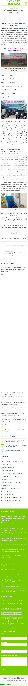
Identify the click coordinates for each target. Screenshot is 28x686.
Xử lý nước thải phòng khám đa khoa (11, 79)
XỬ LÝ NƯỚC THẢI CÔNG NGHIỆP (10, 497)
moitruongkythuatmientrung (14, 17)
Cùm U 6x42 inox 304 (18, 611)
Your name (4, 635)
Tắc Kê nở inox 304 (13, 621)
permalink (14, 240)
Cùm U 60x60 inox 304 (6, 613)
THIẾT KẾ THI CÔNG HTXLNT (9, 482)
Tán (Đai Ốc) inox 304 (19, 616)
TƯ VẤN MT (4, 485)
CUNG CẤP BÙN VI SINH (7, 470)
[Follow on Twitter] (8, 565)
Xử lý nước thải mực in (7, 75)
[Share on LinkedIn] (21, 233)
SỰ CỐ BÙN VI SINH (6, 479)
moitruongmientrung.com (7, 616)
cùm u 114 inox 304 (17, 613)
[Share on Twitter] (12, 233)
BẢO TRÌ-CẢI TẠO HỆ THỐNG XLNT (11, 461)
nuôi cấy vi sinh (13, 188)
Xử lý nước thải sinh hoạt (8, 93)
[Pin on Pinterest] (18, 233)
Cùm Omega (16, 605)
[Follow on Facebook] (2, 565)
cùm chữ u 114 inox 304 (7, 605)
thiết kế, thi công (22, 28)
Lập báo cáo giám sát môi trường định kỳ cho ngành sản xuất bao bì (7, 253)
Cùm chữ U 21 (22, 600)
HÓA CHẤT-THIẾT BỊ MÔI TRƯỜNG (10, 473)
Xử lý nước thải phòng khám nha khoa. (11, 86)
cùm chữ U (15, 600)
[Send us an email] (11, 565)
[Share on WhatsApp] (7, 233)
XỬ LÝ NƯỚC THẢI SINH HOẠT (9, 500)
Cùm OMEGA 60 (5, 608)
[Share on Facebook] (9, 233)
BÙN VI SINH (4, 464)
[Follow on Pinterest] (14, 565)
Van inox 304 (21, 621)
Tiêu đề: (3, 649)
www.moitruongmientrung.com (10, 415)
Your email (4, 642)
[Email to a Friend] (15, 233)
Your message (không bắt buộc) (9, 655)
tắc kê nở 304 (4, 621)
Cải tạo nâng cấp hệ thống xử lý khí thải (14, 451)
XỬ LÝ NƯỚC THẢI (6, 494)
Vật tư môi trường (5, 623)
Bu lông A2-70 (5, 600)
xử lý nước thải (5, 626)
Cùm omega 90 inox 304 (7, 611)
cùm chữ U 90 (19, 603)
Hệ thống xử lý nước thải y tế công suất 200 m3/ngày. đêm (16, 445)
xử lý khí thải (13, 623)
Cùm (10, 600)
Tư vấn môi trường (6, 618)
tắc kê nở (20, 618)
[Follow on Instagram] (5, 565)
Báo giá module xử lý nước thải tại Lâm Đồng (15, 430)
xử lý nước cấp (21, 623)
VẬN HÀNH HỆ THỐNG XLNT (9, 488)
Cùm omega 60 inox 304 (15, 608)
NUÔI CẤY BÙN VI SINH (7, 476)
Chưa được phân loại (6, 467)
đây (12, 151)
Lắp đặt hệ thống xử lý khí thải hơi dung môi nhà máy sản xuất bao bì (14, 440)
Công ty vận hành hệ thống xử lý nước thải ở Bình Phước (15, 435)
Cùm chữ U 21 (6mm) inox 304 (8, 603)
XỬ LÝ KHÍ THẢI (5, 491)
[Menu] (2, 3)
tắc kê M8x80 (14, 618)
